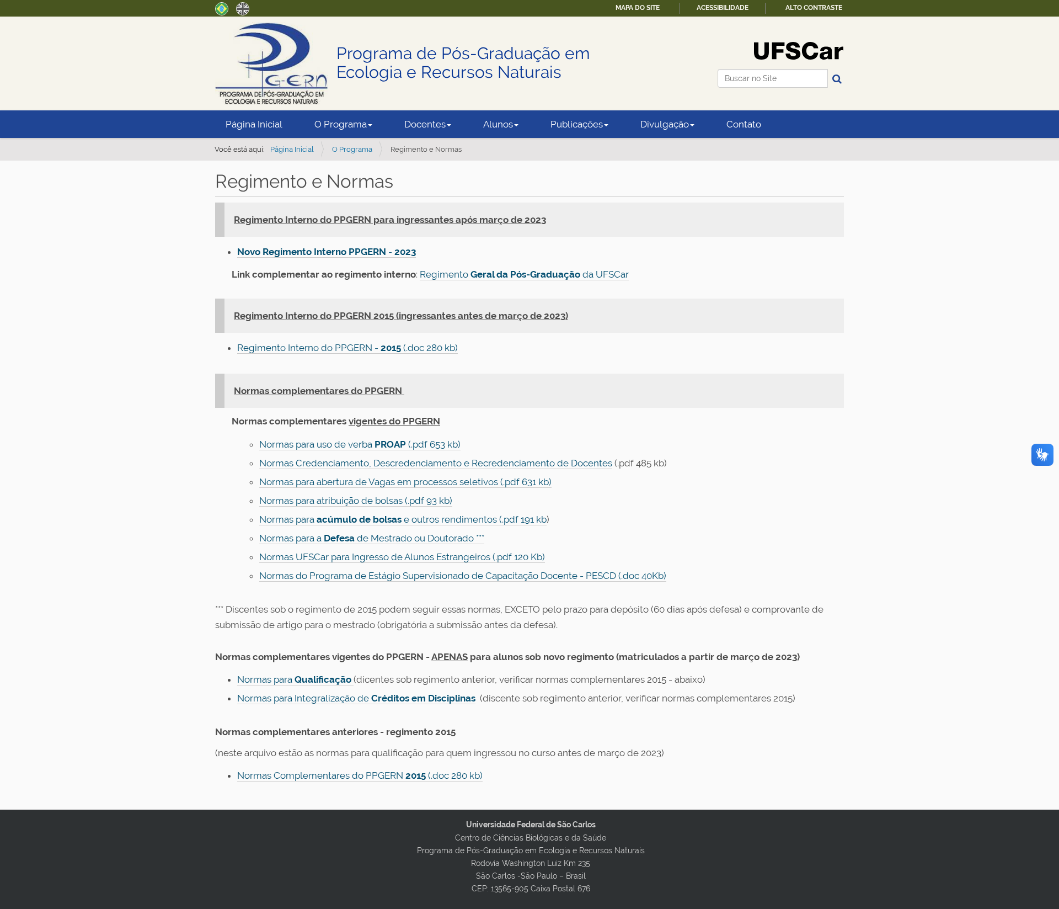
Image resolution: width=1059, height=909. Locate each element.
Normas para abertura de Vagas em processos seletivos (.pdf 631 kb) (405, 481)
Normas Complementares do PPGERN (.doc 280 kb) (360, 775)
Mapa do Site (638, 8)
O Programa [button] (340, 124)
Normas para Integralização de (356, 698)
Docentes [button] (425, 124)
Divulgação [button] (664, 124)
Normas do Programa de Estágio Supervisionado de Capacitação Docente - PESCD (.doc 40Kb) (462, 575)
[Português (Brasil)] (221, 7)
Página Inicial (254, 124)
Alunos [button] (498, 124)
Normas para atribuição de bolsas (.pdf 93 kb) (355, 500)
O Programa (352, 149)
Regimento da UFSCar (524, 274)
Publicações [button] (576, 124)
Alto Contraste (813, 8)
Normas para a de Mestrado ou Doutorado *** (371, 538)
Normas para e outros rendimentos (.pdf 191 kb (403, 519)
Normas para (295, 679)
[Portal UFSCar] (798, 50)
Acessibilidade (722, 8)
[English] (242, 7)
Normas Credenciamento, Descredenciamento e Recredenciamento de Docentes (435, 463)
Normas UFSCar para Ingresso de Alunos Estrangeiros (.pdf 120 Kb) (402, 556)
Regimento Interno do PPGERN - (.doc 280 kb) (347, 347)
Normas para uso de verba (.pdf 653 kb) (360, 444)
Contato (743, 124)
